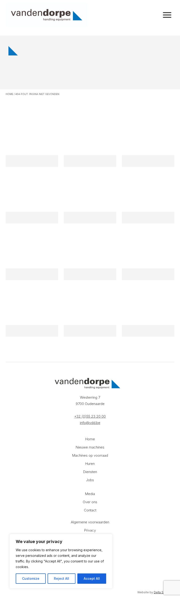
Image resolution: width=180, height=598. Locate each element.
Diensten (90, 472)
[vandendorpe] (47, 15)
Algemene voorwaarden (90, 522)
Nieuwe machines (90, 447)
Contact (90, 510)
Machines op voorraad (90, 455)
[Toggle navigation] (167, 15)
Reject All (61, 578)
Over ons (90, 502)
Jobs (90, 480)
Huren (90, 463)
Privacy (90, 530)
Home (9, 94)
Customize (30, 578)
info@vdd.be (90, 422)
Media (90, 494)
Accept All (92, 578)
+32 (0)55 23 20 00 (90, 416)
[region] (60, 561)
